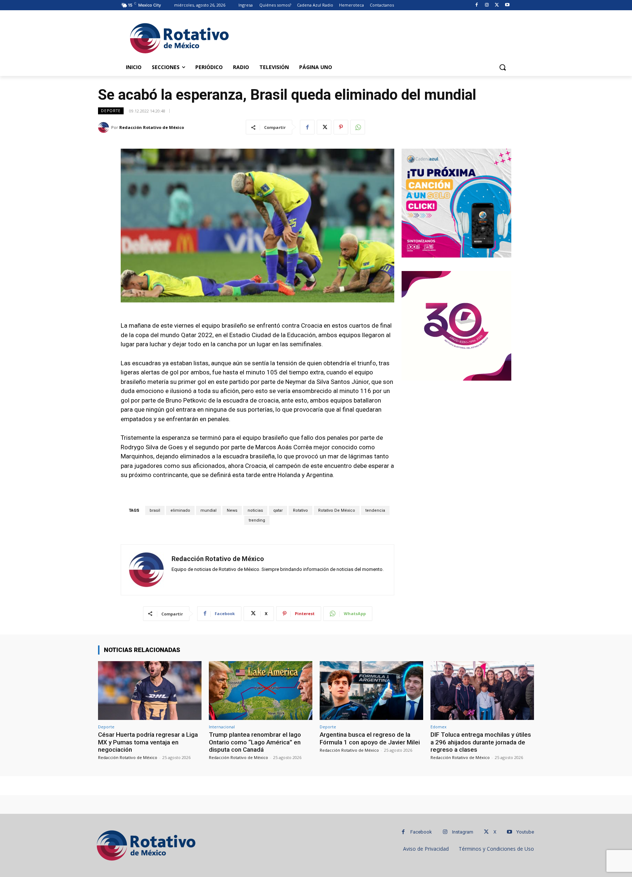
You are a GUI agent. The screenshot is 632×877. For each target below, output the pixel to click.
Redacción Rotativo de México (151, 127)
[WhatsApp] (357, 127)
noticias (255, 510)
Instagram (462, 832)
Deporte (111, 110)
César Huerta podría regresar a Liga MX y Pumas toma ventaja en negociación (148, 742)
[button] (502, 67)
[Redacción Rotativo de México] (104, 127)
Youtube (525, 832)
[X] (497, 5)
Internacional (222, 727)
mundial (208, 510)
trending (257, 520)
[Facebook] (477, 5)
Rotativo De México (336, 510)
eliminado (180, 510)
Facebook (421, 832)
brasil (155, 510)
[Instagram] (487, 5)
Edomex (438, 727)
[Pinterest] (341, 127)
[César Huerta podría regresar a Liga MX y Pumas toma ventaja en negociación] (150, 690)
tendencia (375, 510)
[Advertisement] (371, 36)
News (232, 510)
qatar (278, 510)
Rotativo (300, 510)
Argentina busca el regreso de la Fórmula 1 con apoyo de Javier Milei (370, 738)
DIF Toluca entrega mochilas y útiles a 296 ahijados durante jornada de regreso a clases (480, 742)
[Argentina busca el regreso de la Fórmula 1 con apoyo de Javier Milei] (371, 690)
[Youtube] (507, 5)
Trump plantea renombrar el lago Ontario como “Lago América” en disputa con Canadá (255, 742)
